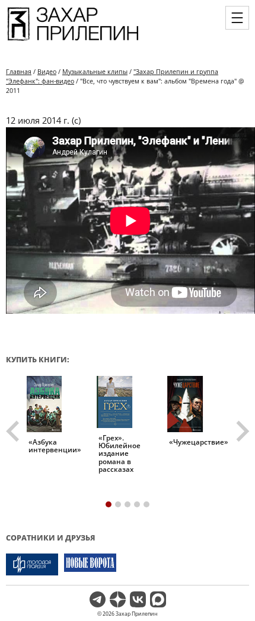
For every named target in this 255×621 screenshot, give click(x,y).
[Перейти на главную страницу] (73, 41)
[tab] (108, 504)
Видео (46, 71)
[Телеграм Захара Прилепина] (98, 599)
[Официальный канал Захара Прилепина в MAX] (158, 599)
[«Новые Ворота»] (90, 564)
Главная (18, 71)
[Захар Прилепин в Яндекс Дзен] (118, 599)
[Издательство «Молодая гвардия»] (32, 564)
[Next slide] (241, 431)
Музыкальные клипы (95, 71)
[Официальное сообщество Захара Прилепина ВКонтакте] (138, 599)
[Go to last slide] (14, 431)
